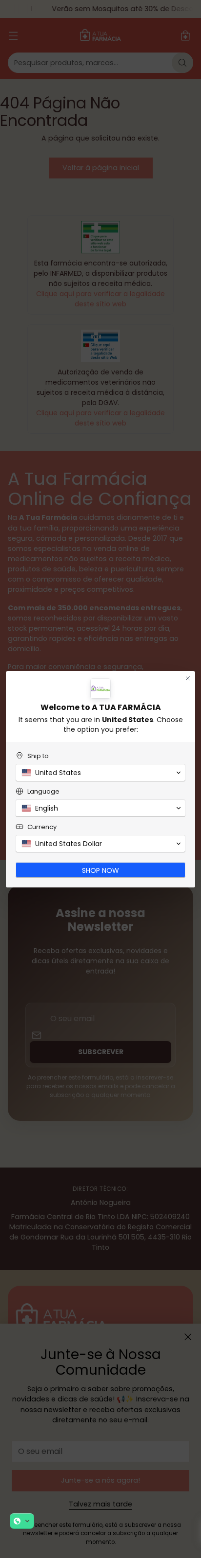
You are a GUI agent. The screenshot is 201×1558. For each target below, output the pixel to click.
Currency (42, 827)
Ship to (38, 756)
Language (43, 791)
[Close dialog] (187, 678)
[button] (22, 1521)
